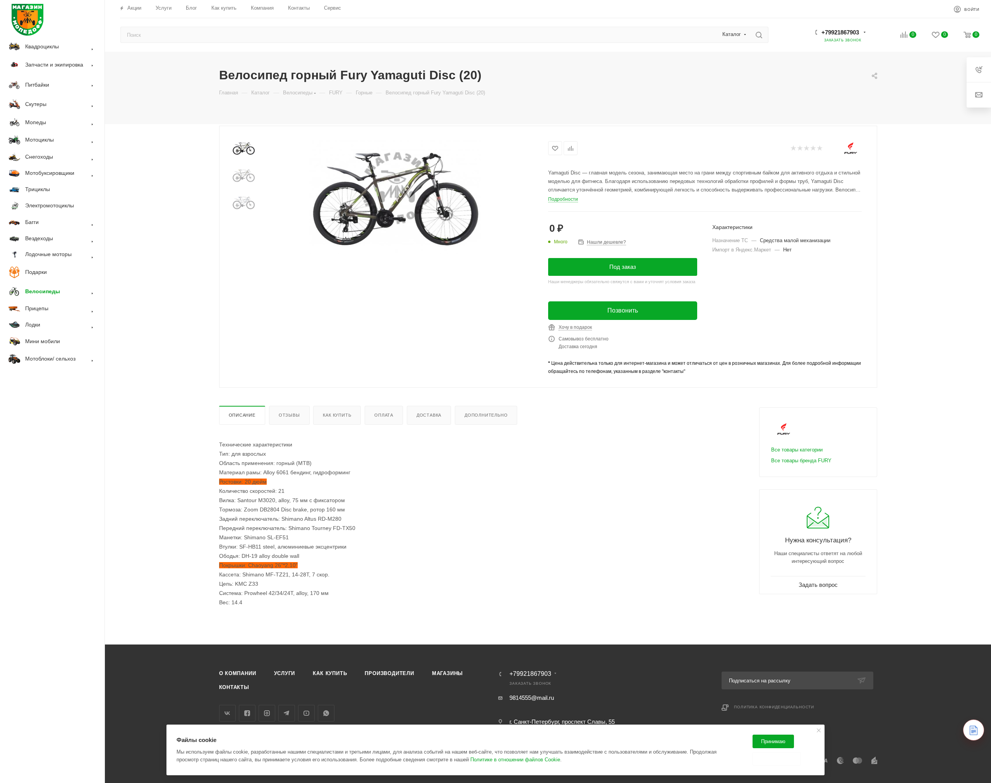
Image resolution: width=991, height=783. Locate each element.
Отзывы (289, 415)
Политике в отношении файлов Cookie (515, 759)
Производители (389, 673)
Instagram (267, 713)
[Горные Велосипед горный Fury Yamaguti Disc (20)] (396, 195)
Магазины (447, 673)
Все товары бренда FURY (801, 460)
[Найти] (758, 35)
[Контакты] (973, 730)
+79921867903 (840, 32)
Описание (242, 415)
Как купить (337, 415)
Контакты (234, 687)
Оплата (383, 415)
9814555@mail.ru (531, 697)
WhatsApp (326, 713)
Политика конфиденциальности (774, 707)
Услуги (284, 673)
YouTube (306, 713)
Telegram (286, 713)
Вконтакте (227, 713)
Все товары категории (797, 450)
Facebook (247, 713)
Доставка (429, 415)
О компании (237, 673)
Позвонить (622, 310)
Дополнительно (486, 415)
